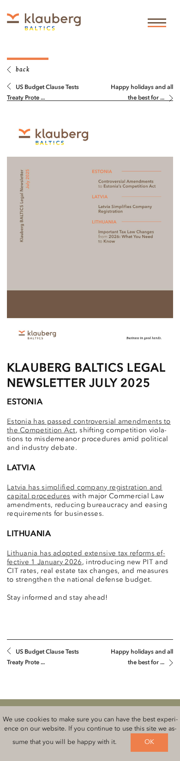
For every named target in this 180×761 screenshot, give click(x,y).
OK (149, 742)
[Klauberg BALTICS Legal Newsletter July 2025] (90, 234)
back (23, 70)
